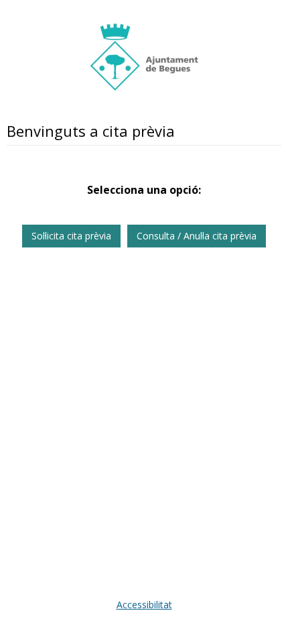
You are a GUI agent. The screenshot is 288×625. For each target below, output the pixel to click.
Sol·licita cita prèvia (71, 235)
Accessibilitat (144, 604)
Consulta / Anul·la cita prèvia (197, 235)
